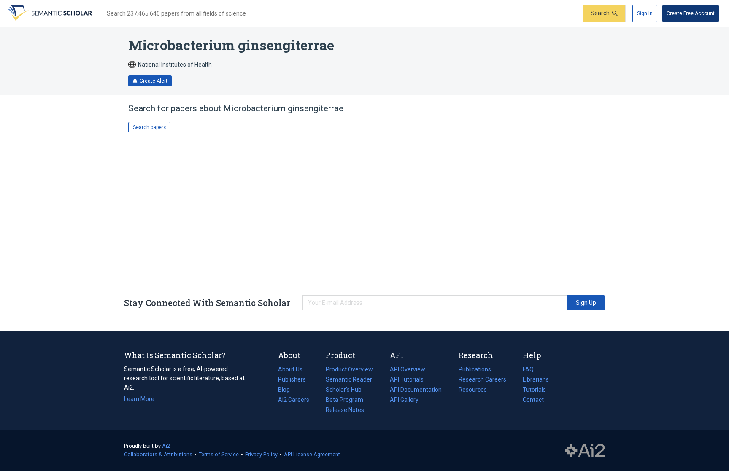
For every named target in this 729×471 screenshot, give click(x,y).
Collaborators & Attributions (158, 454)
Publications (475, 370)
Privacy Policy (261, 454)
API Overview (407, 369)
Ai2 (166, 446)
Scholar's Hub (344, 389)
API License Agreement (312, 454)
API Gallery (404, 399)
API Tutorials (407, 379)
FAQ (528, 369)
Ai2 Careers (293, 400)
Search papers (149, 127)
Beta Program (344, 399)
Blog (287, 390)
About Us (290, 369)
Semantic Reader (349, 379)
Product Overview (349, 369)
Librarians (536, 379)
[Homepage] (49, 13)
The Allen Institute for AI (585, 450)
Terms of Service (219, 454)
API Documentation (416, 390)
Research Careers (482, 380)
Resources (473, 390)
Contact (533, 399)
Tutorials (534, 389)
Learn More (139, 399)
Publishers (292, 379)
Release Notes (345, 409)
